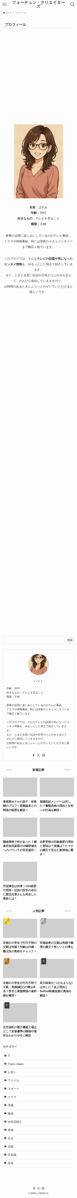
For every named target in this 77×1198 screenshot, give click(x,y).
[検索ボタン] (72, 4)
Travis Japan (16, 1063)
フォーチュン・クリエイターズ (38, 4)
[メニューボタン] (4, 4)
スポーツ (13, 1088)
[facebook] (34, 755)
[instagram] (43, 755)
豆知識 (12, 1154)
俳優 (10, 1105)
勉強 (10, 1113)
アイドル (13, 1080)
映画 (10, 1130)
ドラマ (12, 1097)
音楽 (10, 1163)
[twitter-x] (38, 755)
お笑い (12, 1072)
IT (9, 1055)
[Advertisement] (38, 79)
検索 (70, 640)
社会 (10, 1138)
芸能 (10, 1146)
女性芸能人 (15, 1121)
